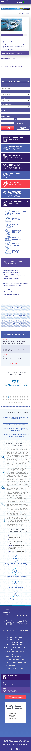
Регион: (3, 85)
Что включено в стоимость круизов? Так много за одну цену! (15, 418)
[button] (4, 397)
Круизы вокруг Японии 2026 (12, 278)
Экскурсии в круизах (15, 316)
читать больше (15, 363)
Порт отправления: (6, 104)
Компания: (3, 92)
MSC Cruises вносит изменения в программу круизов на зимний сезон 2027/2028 (15, 342)
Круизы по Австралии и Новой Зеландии (13, 288)
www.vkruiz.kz (16, 746)
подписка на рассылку (17, 697)
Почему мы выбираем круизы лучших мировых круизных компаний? (15, 423)
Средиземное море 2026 (11, 294)
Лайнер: (3, 98)
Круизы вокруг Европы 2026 (12, 285)
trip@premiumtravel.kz (15, 649)
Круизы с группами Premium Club (14, 281)
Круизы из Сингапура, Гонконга (13, 292)
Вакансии (15, 651)
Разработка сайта (7, 741)
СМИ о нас (23, 651)
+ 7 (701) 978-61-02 (16, 2)
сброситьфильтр (23, 128)
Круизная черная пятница (12, 272)
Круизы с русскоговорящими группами (16, 283)
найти (7, 128)
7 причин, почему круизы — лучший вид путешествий (15, 429)
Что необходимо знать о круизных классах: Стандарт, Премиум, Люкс (15, 435)
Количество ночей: (6, 116)
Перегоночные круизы (11, 270)
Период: (3, 110)
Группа (21, 123)
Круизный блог (15, 308)
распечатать (25, 13)
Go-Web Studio (24, 741)
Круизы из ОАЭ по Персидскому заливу (14, 275)
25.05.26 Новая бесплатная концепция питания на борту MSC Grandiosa (14, 357)
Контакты (8, 651)
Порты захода (15, 324)
